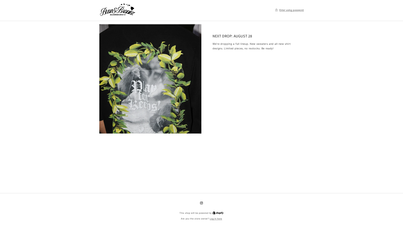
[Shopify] (218, 213)
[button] (289, 10)
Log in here (216, 218)
